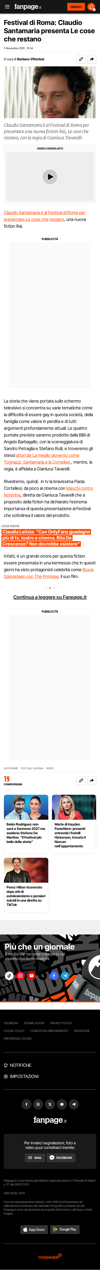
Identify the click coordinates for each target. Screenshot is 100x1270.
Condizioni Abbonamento (49, 1031)
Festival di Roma (32, 768)
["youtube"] (31, 976)
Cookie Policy (14, 1031)
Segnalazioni (34, 1023)
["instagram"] (20, 976)
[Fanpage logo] (28, 7)
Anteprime (11, 768)
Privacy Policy (61, 1023)
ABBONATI (76, 6)
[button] (91, 59)
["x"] (42, 976)
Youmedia (11, 1023)
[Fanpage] (50, 1120)
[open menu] (5, 7)
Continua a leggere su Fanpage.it (50, 597)
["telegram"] (65, 976)
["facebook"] (54, 976)
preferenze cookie (18, 1038)
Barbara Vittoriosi (30, 59)
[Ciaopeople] (50, 1257)
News (50, 768)
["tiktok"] (9, 976)
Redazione (82, 1031)
